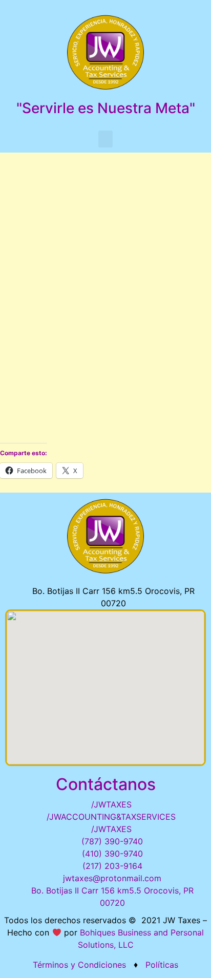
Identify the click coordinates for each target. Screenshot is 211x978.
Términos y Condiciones (79, 965)
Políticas (160, 965)
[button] (105, 139)
